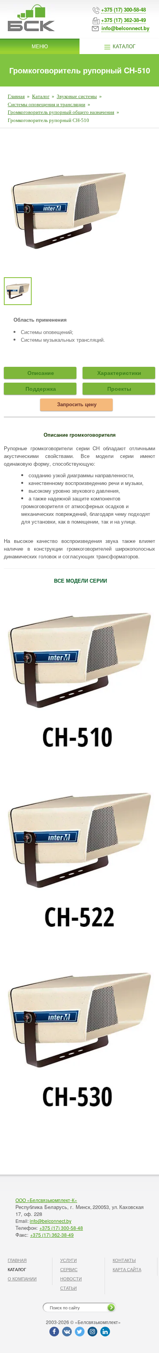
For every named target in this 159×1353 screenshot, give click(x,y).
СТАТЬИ (68, 1288)
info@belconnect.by (50, 1220)
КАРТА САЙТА (127, 1269)
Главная (16, 96)
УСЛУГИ (68, 1260)
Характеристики (119, 372)
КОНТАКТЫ (124, 1260)
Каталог (123, 46)
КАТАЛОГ (17, 1269)
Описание (40, 372)
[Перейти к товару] (79, 853)
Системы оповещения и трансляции (46, 104)
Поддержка (40, 388)
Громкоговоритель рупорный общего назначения (61, 112)
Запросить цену (76, 404)
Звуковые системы (77, 96)
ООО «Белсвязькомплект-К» (46, 1200)
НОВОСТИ (71, 1278)
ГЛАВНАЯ (17, 1260)
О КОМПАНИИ (22, 1278)
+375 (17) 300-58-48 (61, 1227)
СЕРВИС (69, 1269)
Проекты (119, 388)
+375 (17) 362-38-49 (52, 1234)
